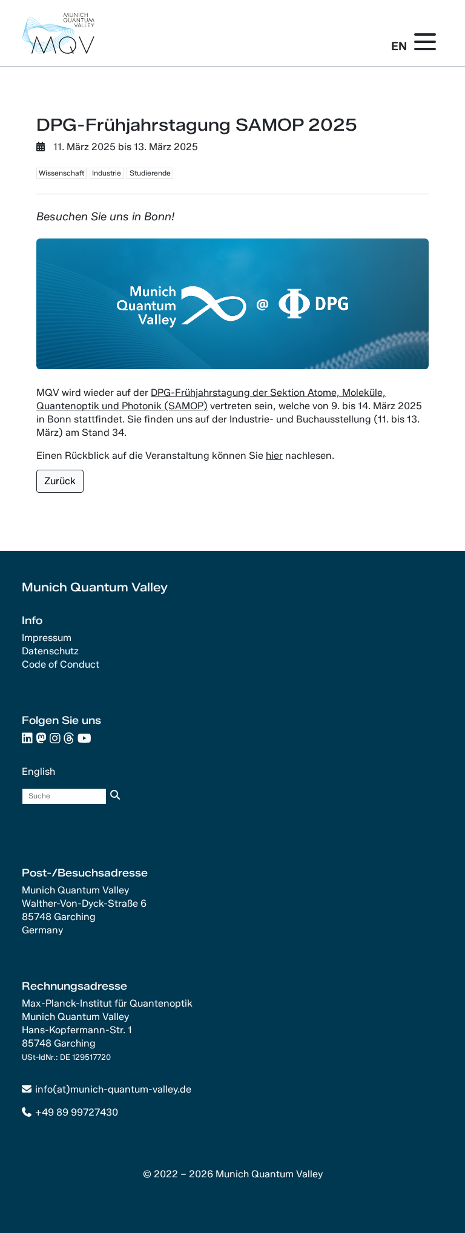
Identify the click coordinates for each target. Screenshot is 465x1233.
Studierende (150, 172)
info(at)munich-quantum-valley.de (113, 1089)
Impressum (46, 637)
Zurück (60, 481)
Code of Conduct (60, 664)
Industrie (106, 172)
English (38, 771)
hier (274, 455)
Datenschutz (50, 651)
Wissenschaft (61, 172)
